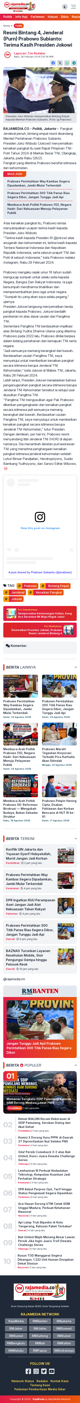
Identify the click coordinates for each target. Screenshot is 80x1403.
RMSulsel (64, 1336)
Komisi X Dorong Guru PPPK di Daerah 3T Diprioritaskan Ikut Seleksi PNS (45, 1139)
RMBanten (40, 1321)
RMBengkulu (16, 1343)
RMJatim (40, 1328)
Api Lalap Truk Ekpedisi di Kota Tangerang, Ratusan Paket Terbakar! (45, 1224)
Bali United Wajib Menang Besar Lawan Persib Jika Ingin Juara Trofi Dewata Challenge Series (46, 1241)
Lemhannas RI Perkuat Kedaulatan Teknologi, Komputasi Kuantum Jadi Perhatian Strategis (44, 1174)
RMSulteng (40, 1336)
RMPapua (40, 1350)
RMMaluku (16, 1350)
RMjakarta (64, 1321)
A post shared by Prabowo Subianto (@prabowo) (40, 572)
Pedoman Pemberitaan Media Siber (40, 1389)
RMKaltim (64, 1343)
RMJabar (16, 1328)
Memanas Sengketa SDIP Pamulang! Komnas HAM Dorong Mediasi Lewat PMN (39, 1100)
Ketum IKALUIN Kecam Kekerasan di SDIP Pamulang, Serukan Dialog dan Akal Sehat (44, 1123)
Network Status (22, 1381)
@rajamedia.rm (14, 979)
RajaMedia (16, 1321)
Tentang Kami (40, 1385)
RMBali (40, 1343)
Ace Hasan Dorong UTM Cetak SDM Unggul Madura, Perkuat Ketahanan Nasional (44, 1207)
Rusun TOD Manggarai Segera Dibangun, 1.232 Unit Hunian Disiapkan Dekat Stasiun (46, 1259)
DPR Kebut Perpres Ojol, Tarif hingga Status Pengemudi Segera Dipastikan (45, 1191)
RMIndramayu (64, 1350)
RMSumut (16, 1336)
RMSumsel (64, 1328)
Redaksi (42, 1381)
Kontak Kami (59, 1381)
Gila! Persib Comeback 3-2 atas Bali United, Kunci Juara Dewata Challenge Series (46, 1156)
